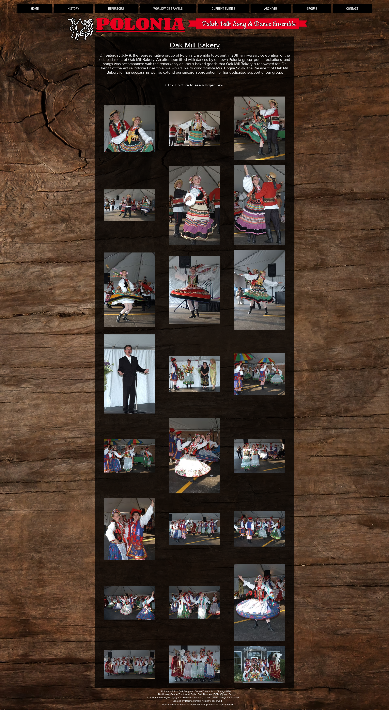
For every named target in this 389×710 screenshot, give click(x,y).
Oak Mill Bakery (195, 45)
